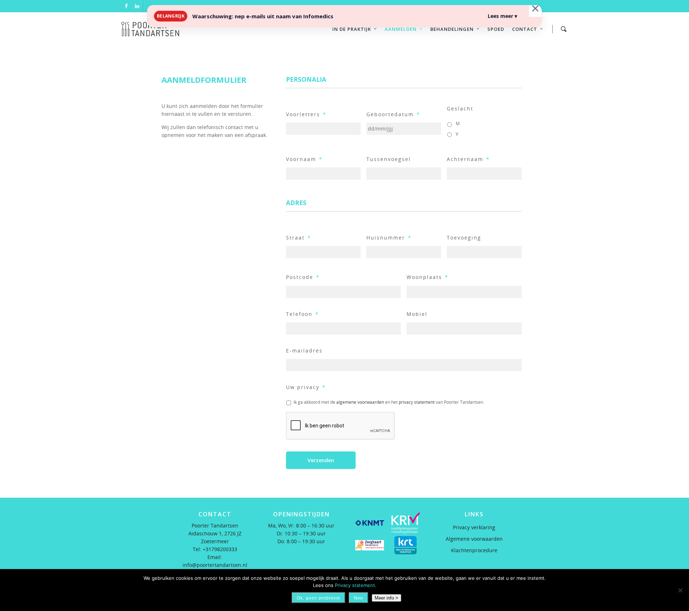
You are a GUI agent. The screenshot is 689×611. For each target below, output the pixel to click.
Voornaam (304, 159)
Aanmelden (401, 29)
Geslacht (460, 108)
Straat (298, 238)
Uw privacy (306, 387)
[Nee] (680, 590)
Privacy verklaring (474, 527)
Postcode (303, 277)
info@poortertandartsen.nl (215, 565)
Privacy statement (355, 585)
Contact (524, 29)
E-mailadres (304, 350)
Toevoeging (464, 238)
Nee (358, 598)
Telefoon (302, 314)
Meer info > (386, 598)
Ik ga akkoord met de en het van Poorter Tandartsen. (389, 402)
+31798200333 (220, 549)
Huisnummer (389, 238)
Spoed (495, 29)
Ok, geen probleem (318, 598)
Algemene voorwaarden (474, 538)
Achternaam (468, 159)
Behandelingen (452, 29)
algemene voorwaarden (360, 402)
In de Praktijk (351, 29)
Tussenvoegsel (388, 159)
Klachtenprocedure (474, 550)
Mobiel (417, 314)
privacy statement (417, 402)
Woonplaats (428, 277)
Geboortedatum (393, 114)
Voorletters (306, 114)
